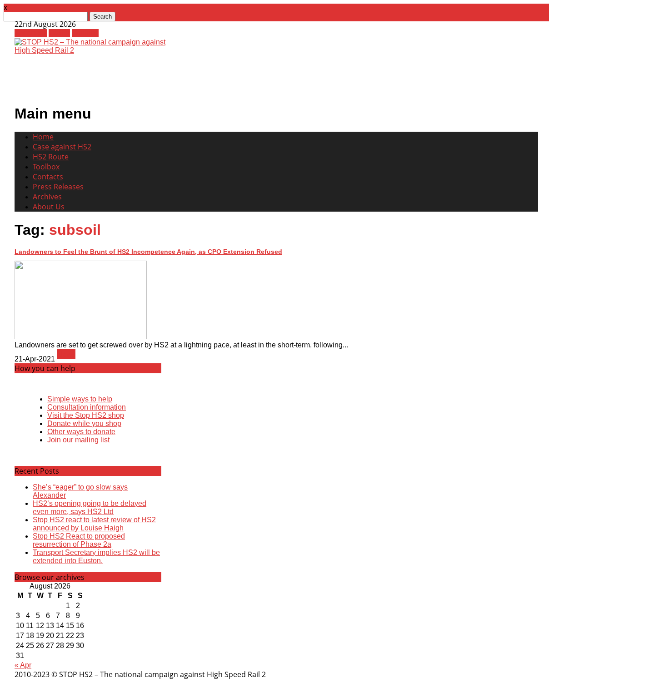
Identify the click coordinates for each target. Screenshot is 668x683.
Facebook (31, 33)
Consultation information (86, 407)
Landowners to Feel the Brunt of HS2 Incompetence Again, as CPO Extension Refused (148, 251)
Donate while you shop (84, 423)
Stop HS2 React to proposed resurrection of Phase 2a (79, 540)
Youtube (85, 33)
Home (43, 137)
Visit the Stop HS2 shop (85, 415)
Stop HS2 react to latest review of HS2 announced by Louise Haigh (94, 524)
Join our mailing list (78, 440)
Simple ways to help (79, 399)
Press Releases (58, 187)
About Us (49, 207)
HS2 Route (51, 157)
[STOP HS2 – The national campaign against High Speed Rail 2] (94, 50)
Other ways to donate (81, 432)
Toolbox (46, 167)
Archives (47, 197)
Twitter (59, 33)
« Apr (23, 665)
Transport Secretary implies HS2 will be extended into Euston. (96, 556)
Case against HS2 (62, 147)
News (66, 354)
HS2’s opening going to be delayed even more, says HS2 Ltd (89, 507)
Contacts (48, 177)
